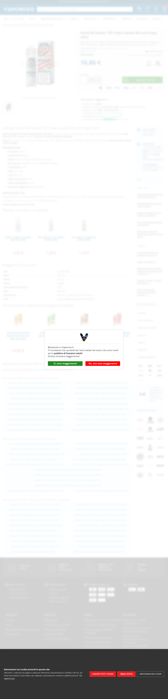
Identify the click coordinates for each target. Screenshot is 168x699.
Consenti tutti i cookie (102, 674)
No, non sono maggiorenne (103, 363)
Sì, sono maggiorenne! (65, 363)
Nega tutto (126, 674)
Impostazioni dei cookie (150, 674)
